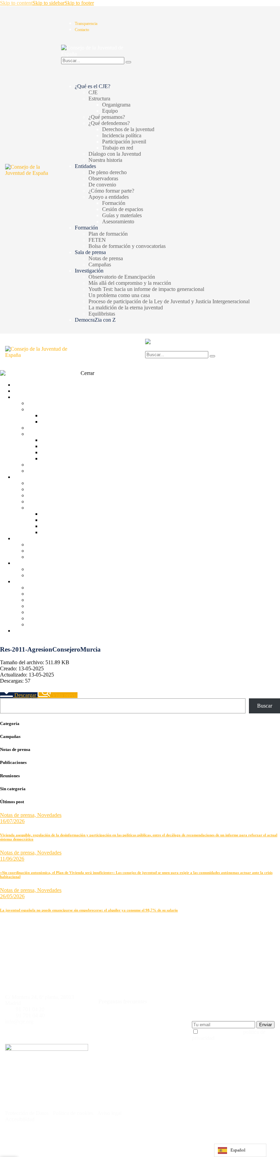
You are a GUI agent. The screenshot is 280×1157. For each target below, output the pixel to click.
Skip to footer (79, 3)
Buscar (264, 706)
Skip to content (16, 3)
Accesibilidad (19, 1119)
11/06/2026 (12, 859)
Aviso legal (110, 1113)
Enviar (265, 1024)
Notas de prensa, (18, 815)
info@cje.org (19, 1021)
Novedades (49, 815)
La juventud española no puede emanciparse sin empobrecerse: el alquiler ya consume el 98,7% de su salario (89, 910)
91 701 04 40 (30, 1015)
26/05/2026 (12, 896)
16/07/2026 (12, 821)
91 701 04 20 (30, 1009)
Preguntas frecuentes (122, 1001)
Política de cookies (72, 1113)
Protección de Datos (26, 1113)
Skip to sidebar (48, 3)
